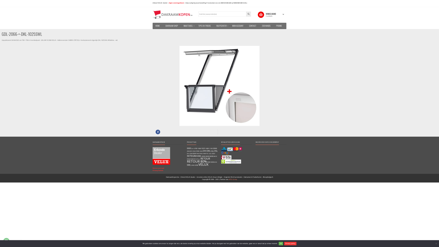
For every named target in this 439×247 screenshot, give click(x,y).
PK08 (191, 159)
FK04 (197, 153)
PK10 (195, 159)
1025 (203, 148)
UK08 (196, 165)
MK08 (211, 156)
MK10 (215, 156)
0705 (195, 148)
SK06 (208, 162)
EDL (188, 153)
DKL (209, 150)
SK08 (212, 162)
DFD (205, 151)
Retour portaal (158, 168)
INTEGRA (192, 155)
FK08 (204, 153)
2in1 (192, 148)
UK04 (192, 165)
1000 (199, 148)
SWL (189, 165)
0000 (189, 148)
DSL (216, 151)
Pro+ (198, 159)
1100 (211, 148)
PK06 (188, 159)
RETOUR (205, 158)
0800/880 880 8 (239, 3)
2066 (188, 151)
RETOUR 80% (197, 161)
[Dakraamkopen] (174, 14)
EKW (194, 153)
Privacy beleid (158, 170)
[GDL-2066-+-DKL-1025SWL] (219, 86)
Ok (281, 243)
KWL (199, 155)
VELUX (203, 164)
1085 (207, 148)
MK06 (207, 156)
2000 (215, 148)
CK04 (197, 151)
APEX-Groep (233, 179)
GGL (210, 153)
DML (212, 151)
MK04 (203, 156)
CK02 (194, 151)
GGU (213, 153)
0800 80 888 (225, 3)
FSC (207, 153)
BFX (191, 151)
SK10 (215, 162)
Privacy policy (290, 243)
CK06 (200, 151)
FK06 (201, 153)
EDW (191, 153)
